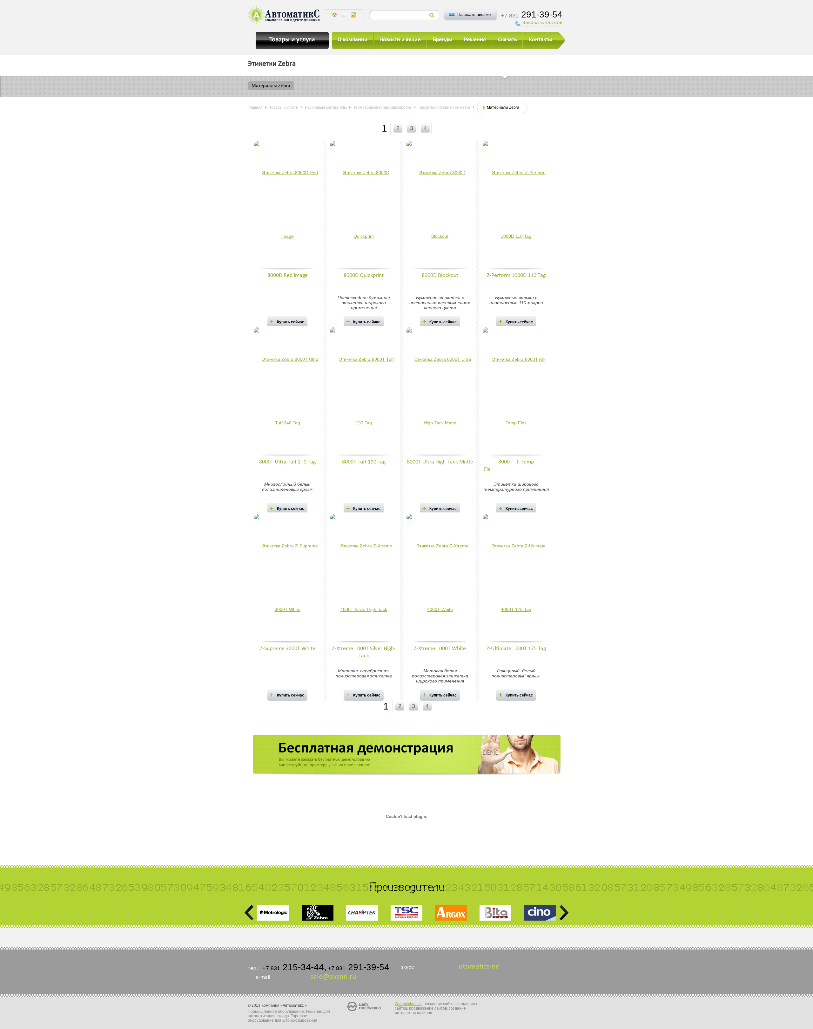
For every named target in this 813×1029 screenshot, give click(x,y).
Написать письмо (474, 14)
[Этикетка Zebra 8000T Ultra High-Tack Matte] (439, 392)
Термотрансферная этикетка (444, 107)
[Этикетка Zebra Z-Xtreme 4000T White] (439, 579)
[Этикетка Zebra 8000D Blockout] (439, 206)
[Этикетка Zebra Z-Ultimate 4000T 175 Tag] (516, 579)
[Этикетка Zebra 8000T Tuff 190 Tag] (363, 392)
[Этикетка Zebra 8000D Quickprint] (363, 206)
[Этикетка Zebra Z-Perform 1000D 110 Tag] (516, 206)
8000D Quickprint (364, 275)
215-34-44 (293, 967)
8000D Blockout (440, 275)
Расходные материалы (326, 107)
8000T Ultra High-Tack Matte (440, 462)
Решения (475, 40)
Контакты (540, 40)
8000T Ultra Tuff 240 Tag (287, 462)
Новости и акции (400, 40)
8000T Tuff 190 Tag (364, 462)
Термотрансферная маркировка (382, 107)
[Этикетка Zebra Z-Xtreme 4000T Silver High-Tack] (363, 579)
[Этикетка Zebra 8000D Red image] (287, 206)
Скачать (507, 40)
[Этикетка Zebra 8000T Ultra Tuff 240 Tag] (287, 392)
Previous (249, 913)
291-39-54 (531, 14)
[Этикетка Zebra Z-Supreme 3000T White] (287, 579)
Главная (255, 107)
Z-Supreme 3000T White (287, 649)
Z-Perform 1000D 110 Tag (516, 275)
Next (563, 913)
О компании (352, 40)
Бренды (442, 40)
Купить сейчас (290, 322)
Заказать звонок (542, 23)
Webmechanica (408, 1004)
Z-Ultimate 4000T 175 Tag (516, 649)
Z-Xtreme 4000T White (440, 649)
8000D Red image (287, 275)
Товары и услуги (283, 107)
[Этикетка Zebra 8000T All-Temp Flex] (516, 392)
